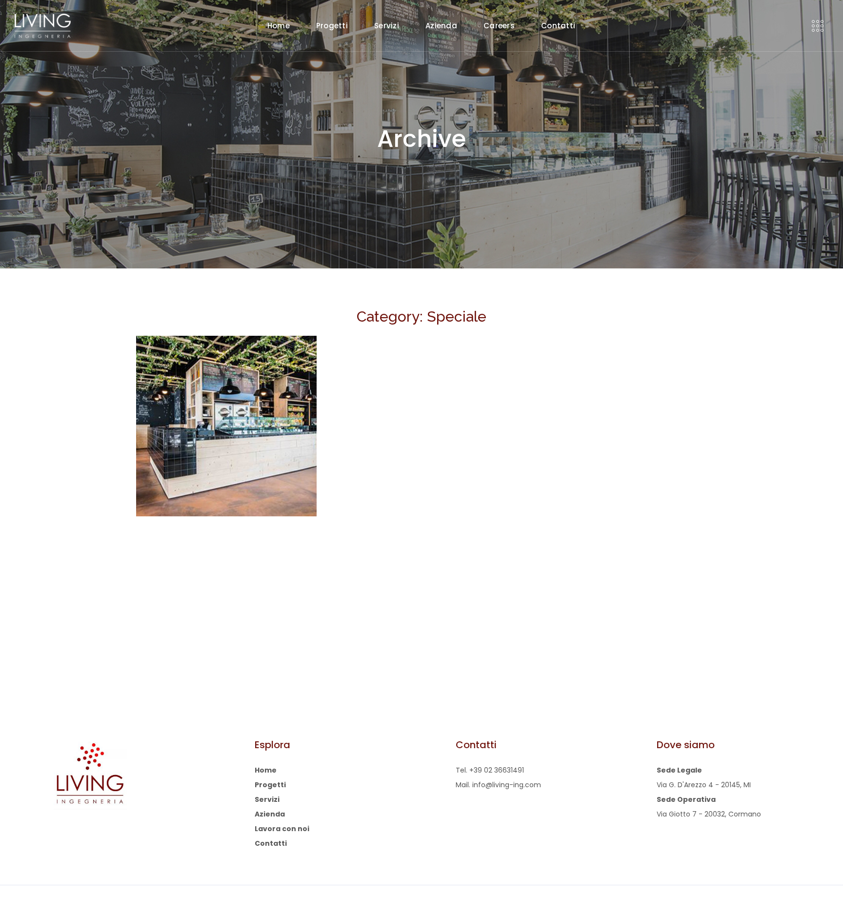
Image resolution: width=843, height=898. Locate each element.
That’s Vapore (200, 473)
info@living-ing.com (506, 785)
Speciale (219, 487)
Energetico (181, 487)
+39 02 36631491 (496, 770)
